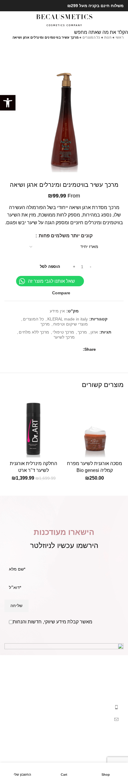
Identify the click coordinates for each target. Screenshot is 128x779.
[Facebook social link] (14, 6)
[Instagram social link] (7, 6)
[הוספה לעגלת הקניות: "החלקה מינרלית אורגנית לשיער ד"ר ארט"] (57, 451)
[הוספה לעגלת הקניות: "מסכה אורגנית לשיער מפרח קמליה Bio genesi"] (118, 451)
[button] (7, 102)
